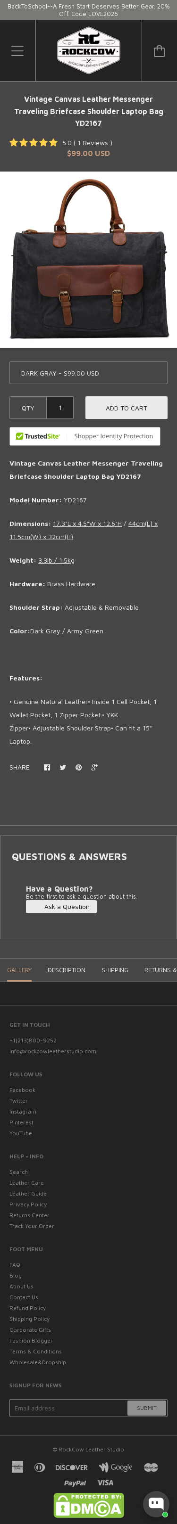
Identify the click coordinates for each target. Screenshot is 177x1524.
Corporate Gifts (30, 1329)
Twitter (18, 1100)
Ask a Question (66, 906)
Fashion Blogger (31, 1340)
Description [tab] (66, 970)
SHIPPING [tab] (114, 970)
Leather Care (26, 1182)
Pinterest (21, 1122)
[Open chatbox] (156, 1504)
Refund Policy (27, 1307)
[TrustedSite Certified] (84, 436)
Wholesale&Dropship (37, 1362)
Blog (15, 1275)
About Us (21, 1286)
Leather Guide (28, 1193)
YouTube (20, 1133)
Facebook (22, 1089)
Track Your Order (31, 1225)
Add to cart (126, 408)
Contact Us (23, 1297)
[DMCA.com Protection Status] (88, 1515)
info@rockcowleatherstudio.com (52, 1051)
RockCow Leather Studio (91, 1449)
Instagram (22, 1111)
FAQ (14, 1264)
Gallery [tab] (19, 970)
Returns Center (29, 1215)
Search (18, 1171)
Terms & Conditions (35, 1351)
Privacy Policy (28, 1204)
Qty (28, 408)
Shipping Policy (29, 1318)
